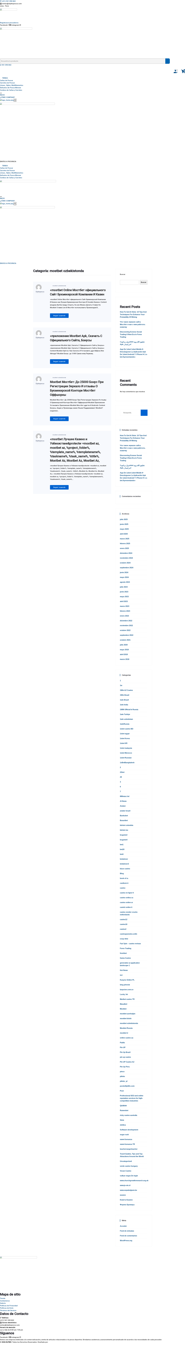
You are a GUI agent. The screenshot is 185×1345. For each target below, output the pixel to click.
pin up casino (125, 1057)
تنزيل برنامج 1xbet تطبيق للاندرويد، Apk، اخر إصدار (132, 343)
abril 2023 (124, 601)
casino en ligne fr (127, 893)
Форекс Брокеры (127, 1205)
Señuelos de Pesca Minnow (10, 88)
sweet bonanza (126, 1139)
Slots (122, 1120)
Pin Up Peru (125, 1067)
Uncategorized (126, 1161)
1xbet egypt (124, 734)
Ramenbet (124, 1110)
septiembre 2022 (126, 635)
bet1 (121, 844)
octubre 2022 (125, 630)
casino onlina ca (126, 898)
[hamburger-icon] (1, 196)
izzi (121, 975)
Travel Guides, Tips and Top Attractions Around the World (132, 1155)
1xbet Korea (125, 738)
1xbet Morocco (126, 753)
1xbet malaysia (126, 748)
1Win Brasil (124, 695)
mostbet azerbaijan (127, 1014)
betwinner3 (124, 864)
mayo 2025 (124, 529)
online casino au (126, 1038)
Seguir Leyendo (59, 316)
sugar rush (124, 1134)
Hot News (124, 970)
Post (122, 1091)
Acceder (123, 1226)
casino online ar (126, 902)
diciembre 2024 (126, 553)
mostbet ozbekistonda (59, 285)
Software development (129, 1130)
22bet (122, 772)
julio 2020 (124, 645)
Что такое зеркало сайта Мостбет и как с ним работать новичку (132, 324)
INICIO (2, 95)
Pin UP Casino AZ (127, 1062)
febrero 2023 (125, 611)
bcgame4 (123, 840)
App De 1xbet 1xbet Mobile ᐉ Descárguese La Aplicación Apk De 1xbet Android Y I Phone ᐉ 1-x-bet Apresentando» (133, 353)
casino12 (123, 919)
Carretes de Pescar (7, 83)
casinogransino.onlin (128, 934)
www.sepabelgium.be (128, 1190)
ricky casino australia (128, 1115)
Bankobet (124, 816)
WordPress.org (126, 1240)
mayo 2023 (124, 596)
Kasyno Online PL (127, 980)
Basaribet (124, 820)
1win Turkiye (125, 714)
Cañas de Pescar (6, 80)
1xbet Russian (126, 758)
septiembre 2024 (126, 568)
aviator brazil (125, 811)
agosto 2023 (125, 582)
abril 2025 (124, 534)
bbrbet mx (124, 830)
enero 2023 (124, 616)
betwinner (124, 859)
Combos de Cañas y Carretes (11, 90)
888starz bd (124, 796)
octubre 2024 (125, 563)
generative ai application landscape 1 (130, 964)
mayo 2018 (124, 650)
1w (121, 685)
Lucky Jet (124, 994)
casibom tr (124, 883)
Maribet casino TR (127, 999)
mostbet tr (124, 1033)
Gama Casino (125, 958)
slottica (123, 1125)
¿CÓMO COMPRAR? (7, 97)
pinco (122, 1071)
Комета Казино (126, 1200)
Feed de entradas (127, 1231)
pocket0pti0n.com (127, 1086)
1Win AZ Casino (126, 690)
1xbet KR (123, 743)
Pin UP (122, 1047)
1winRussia (124, 724)
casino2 (123, 929)
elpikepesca (40, 292)
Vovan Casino (125, 1171)
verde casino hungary (129, 1166)
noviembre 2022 (126, 625)
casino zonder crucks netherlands (128, 913)
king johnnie (125, 985)
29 (121, 777)
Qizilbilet (123, 1106)
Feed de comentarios (128, 1236)
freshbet (123, 953)
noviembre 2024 (126, 558)
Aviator (123, 806)
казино (123, 1195)
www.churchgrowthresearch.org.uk (134, 1180)
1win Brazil (124, 700)
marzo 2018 (124, 659)
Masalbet (123, 1004)
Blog (122, 873)
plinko (122, 1076)
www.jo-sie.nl (125, 1185)
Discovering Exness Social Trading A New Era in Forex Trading (131, 334)
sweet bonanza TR (127, 1144)
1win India (124, 705)
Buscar (122, 274)
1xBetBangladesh (127, 762)
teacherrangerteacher (128, 1149)
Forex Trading (125, 948)
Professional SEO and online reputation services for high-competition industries (131, 1098)
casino (122, 888)
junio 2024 (124, 572)
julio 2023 (124, 587)
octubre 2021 (125, 640)
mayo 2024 (124, 577)
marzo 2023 (124, 606)
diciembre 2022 (126, 621)
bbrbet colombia (126, 825)
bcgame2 (123, 835)
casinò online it (126, 907)
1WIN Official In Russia (129, 709)
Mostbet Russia (126, 1028)
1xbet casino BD (126, 729)
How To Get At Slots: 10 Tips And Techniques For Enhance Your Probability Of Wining (133, 314)
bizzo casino (125, 869)
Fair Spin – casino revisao (130, 944)
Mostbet (123, 1009)
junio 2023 (124, 592)
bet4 (121, 854)
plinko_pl (123, 1081)
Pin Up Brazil (125, 1052)
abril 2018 (124, 654)
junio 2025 (124, 524)
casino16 (123, 924)
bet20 (122, 849)
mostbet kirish (125, 1018)
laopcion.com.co (126, 989)
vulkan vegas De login (129, 1176)
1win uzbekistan (126, 719)
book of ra (124, 878)
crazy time (124, 939)
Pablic (122, 1043)
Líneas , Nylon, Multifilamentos (11, 85)
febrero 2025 (125, 543)
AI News (123, 801)
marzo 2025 (124, 539)
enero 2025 (124, 548)
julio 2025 (124, 519)
